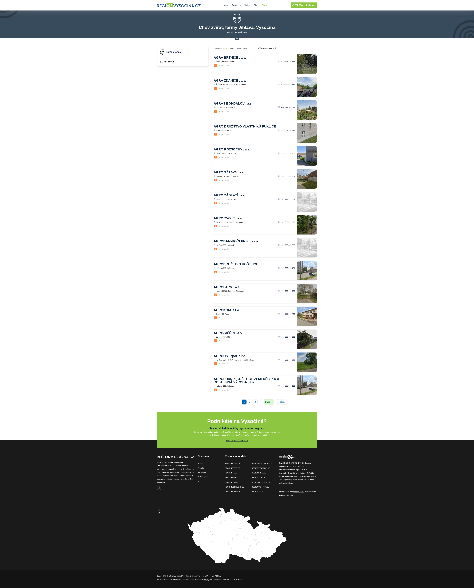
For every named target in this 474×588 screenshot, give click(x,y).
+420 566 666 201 (287, 176)
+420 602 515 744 (287, 314)
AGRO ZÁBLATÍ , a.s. (230, 195)
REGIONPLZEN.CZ (232, 463)
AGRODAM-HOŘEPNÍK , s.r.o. (236, 241)
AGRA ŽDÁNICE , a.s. (230, 80)
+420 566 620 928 (287, 291)
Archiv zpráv (203, 477)
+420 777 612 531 (287, 199)
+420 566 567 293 (287, 222)
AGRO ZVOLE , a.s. (228, 218)
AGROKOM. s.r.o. (227, 310)
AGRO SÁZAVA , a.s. (229, 172)
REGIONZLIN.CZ (258, 478)
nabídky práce (187, 472)
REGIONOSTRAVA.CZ (260, 487)
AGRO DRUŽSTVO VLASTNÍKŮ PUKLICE (245, 126)
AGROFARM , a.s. (227, 287)
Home (225, 5)
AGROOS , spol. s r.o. (230, 356)
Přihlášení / (299, 5)
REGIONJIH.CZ (231, 473)
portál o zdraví (298, 492)
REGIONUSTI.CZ (231, 482)
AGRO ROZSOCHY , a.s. (232, 149)
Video (247, 5)
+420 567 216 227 (287, 61)
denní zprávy (162, 469)
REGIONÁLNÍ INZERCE (237, 441)
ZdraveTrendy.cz (285, 495)
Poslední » (280, 402)
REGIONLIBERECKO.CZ (234, 487)
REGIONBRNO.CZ (259, 473)
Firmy (264, 5)
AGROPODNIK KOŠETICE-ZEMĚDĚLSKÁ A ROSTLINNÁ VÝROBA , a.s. (246, 380)
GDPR (207, 576)
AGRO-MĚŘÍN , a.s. (228, 333)
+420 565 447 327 (287, 245)
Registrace (311, 5)
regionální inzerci (172, 479)
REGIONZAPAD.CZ (232, 468)
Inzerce (201, 463)
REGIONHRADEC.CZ (233, 492)
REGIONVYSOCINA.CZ (261, 468)
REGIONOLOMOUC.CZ (261, 482)
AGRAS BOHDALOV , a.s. (233, 103)
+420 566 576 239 (287, 153)
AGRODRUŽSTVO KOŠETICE (236, 264)
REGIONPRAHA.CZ (232, 478)
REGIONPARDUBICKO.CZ (262, 463)
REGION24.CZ (257, 492)
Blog (256, 5)
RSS (199, 481)
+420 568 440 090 (287, 360)
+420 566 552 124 (287, 84)
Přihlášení (202, 468)
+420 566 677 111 (287, 107)
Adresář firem (241, 32)
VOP (214, 576)
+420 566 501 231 (287, 337)
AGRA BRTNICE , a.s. (230, 57)
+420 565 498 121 (287, 268)
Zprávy (235, 5)
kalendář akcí (175, 472)
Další (267, 402)
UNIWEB (309, 473)
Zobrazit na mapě (268, 48)
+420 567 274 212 (287, 130)
